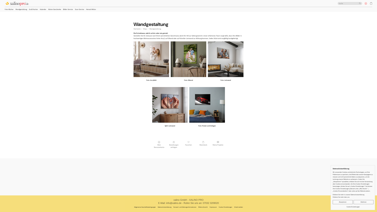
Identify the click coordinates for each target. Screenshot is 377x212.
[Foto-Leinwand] (225, 59)
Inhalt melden (238, 207)
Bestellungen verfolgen (173, 146)
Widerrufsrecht (203, 207)
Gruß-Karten (33, 9)
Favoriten (188, 145)
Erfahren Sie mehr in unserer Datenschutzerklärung (348, 195)
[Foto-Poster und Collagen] (207, 105)
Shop (145, 29)
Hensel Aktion (91, 9)
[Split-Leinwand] (170, 105)
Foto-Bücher (9, 9)
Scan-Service (79, 9)
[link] (353, 206)
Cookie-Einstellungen (225, 207)
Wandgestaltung (21, 9)
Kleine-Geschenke (54, 9)
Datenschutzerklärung (164, 207)
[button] (17, 3)
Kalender (43, 9)
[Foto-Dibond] (188, 59)
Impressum (213, 207)
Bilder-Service (68, 9)
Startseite (137, 29)
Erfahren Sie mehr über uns (341, 197)
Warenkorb (203, 145)
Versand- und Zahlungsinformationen (184, 207)
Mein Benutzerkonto (159, 146)
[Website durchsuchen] (359, 3)
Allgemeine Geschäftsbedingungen (145, 207)
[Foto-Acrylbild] (151, 59)
